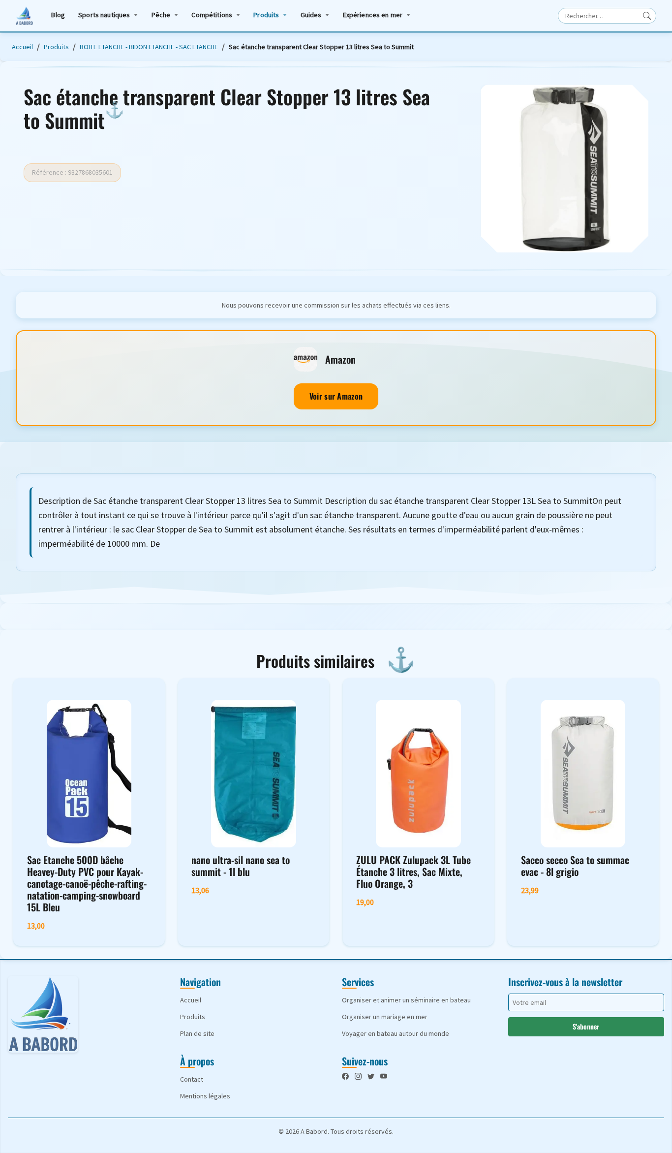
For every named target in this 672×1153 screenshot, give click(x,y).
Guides (311, 14)
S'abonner (586, 1026)
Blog (58, 14)
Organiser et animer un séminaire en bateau (406, 1000)
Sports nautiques (104, 14)
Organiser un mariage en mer (385, 1016)
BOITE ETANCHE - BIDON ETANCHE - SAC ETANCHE (149, 46)
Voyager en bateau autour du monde (395, 1033)
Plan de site (197, 1033)
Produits (266, 14)
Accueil (22, 46)
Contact (191, 1079)
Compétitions (211, 14)
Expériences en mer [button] (373, 14)
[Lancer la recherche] (646, 15)
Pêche (161, 14)
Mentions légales (205, 1095)
